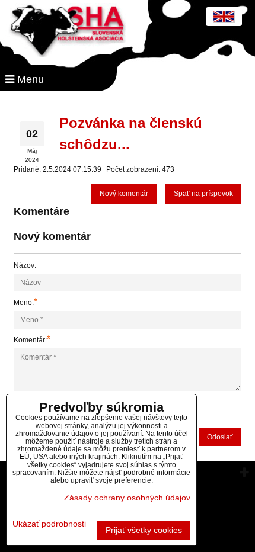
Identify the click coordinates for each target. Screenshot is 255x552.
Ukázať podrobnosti (49, 523)
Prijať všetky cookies (144, 530)
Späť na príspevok (203, 194)
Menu (29, 79)
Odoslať (220, 437)
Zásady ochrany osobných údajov (127, 497)
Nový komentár (124, 194)
